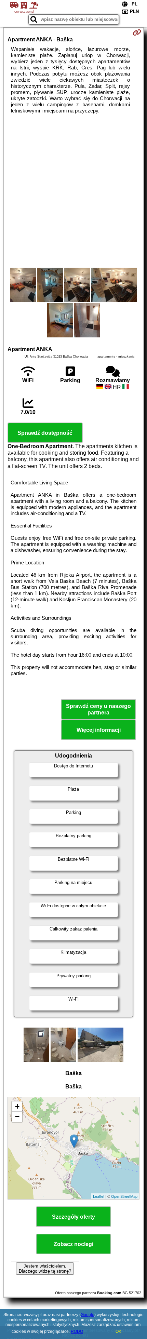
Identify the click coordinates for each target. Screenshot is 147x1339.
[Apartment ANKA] (23, 285)
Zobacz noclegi (73, 1244)
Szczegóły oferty (73, 1217)
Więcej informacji (99, 730)
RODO (77, 1331)
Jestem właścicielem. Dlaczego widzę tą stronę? (45, 1268)
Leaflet (98, 1196)
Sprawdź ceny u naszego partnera (98, 709)
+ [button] (17, 1106)
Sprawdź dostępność (44, 433)
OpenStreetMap (124, 1196)
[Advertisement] (73, 190)
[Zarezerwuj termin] (137, 32)
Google (87, 1314)
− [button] (17, 1116)
